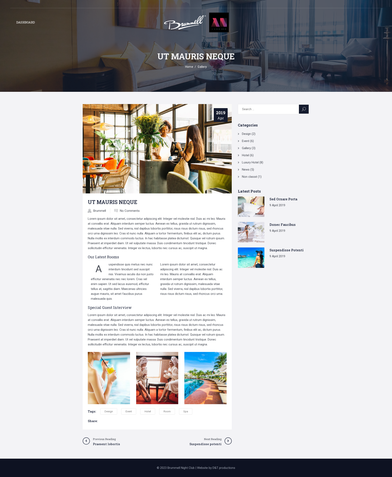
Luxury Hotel (250, 162)
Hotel (148, 411)
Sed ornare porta (283, 199)
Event (129, 411)
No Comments (130, 211)
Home (189, 66)
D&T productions (224, 468)
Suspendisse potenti (287, 250)
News (245, 169)
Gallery (202, 66)
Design (109, 411)
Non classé (249, 177)
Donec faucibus (283, 224)
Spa (185, 411)
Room (167, 411)
